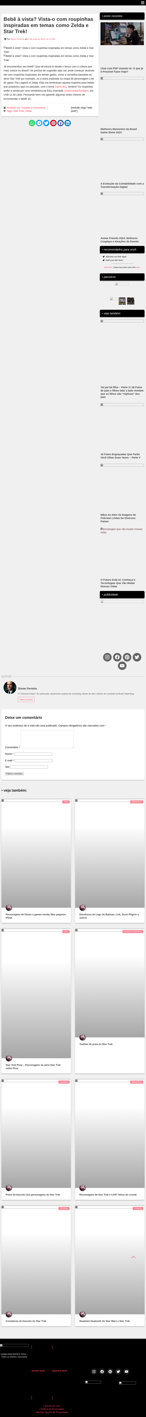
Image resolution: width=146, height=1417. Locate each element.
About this (108, 267)
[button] (32, 123)
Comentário (12, 747)
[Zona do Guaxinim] (130, 301)
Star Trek (18, 111)
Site (7, 766)
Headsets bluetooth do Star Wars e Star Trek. (104, 1321)
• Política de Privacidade (51, 1409)
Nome (9, 753)
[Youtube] (122, 666)
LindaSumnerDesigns (76, 90)
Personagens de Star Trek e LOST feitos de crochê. (108, 1194)
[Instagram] (107, 657)
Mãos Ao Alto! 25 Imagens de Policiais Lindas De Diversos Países (118, 518)
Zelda (28, 111)
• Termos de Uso (51, 1406)
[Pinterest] (127, 657)
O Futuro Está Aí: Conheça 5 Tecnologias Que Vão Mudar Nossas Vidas (118, 583)
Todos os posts (26, 699)
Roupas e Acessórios (34, 107)
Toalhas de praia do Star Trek (95, 1044)
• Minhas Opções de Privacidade (51, 1412)
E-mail (9, 760)
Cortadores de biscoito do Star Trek (26, 1321)
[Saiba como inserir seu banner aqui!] (113, 301)
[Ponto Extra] (122, 301)
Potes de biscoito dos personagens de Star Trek (33, 1194)
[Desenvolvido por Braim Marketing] (127, 1383)
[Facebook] (117, 657)
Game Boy (61, 86)
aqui (138, 267)
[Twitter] (137, 657)
